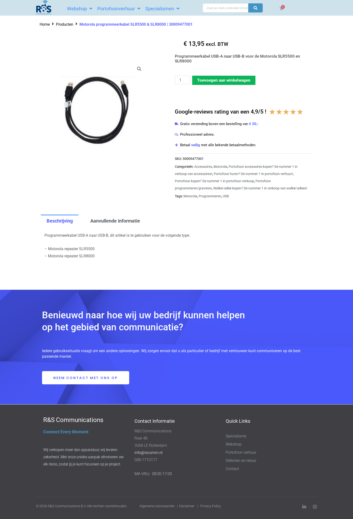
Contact (232, 468)
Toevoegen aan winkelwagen (223, 80)
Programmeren (210, 196)
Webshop (234, 444)
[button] (139, 69)
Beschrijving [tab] (60, 221)
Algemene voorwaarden (157, 506)
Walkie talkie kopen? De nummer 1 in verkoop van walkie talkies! (260, 188)
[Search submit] (255, 7)
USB (226, 196)
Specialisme (236, 436)
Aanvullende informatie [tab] (115, 221)
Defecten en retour (241, 460)
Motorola (220, 167)
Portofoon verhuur (241, 452)
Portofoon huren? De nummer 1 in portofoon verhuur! (253, 174)
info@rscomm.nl (148, 452)
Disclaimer (187, 506)
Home (45, 24)
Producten (64, 24)
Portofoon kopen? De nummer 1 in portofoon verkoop (214, 181)
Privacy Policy (211, 506)
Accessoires (203, 167)
